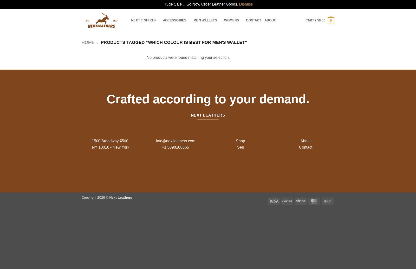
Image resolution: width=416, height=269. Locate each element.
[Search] (281, 20)
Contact (253, 20)
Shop (240, 141)
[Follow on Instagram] (204, 166)
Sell (240, 147)
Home (88, 42)
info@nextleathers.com (175, 141)
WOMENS (231, 20)
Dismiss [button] (246, 4)
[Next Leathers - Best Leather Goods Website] (103, 21)
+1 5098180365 (175, 147)
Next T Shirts (143, 20)
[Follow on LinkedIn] (219, 166)
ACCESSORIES (175, 20)
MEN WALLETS (205, 20)
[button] (320, 20)
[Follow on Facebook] (196, 166)
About (270, 20)
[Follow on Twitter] (211, 166)
